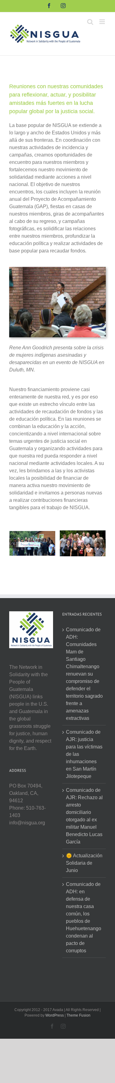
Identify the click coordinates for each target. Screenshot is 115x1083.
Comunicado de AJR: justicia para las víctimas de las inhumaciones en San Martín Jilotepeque (84, 754)
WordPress (54, 1015)
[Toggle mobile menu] (102, 21)
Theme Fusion (78, 1015)
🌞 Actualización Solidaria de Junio (84, 863)
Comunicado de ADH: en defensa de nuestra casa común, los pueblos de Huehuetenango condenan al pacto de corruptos (83, 917)
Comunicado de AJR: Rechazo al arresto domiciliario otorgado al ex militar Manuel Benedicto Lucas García (84, 815)
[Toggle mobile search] (90, 21)
